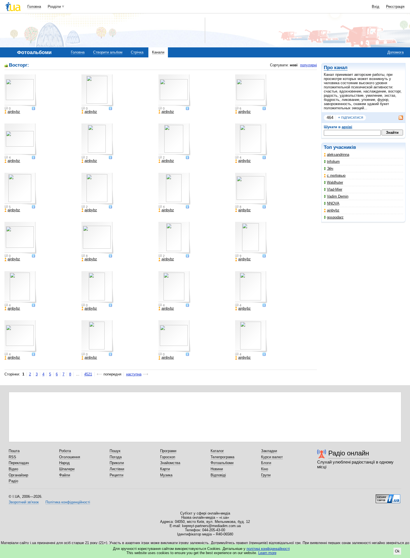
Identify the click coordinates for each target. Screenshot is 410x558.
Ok (397, 551)
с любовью (336, 175)
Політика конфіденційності (67, 502)
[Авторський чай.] (97, 90)
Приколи (117, 463)
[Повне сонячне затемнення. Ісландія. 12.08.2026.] (251, 189)
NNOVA (333, 203)
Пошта (14, 451)
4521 (88, 374)
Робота (65, 451)
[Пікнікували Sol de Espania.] (20, 189)
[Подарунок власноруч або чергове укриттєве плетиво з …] (174, 287)
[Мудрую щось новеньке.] (20, 287)
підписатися (350, 117)
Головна (34, 6)
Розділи (54, 6)
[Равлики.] (251, 139)
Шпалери (66, 469)
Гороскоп (167, 457)
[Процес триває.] (97, 189)
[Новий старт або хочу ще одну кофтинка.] (251, 287)
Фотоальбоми (222, 463)
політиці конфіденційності (268, 549)
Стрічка (137, 52)
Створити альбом (107, 52)
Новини (217, 469)
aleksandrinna (338, 154)
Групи (266, 475)
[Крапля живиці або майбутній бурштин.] (174, 139)
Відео (13, 469)
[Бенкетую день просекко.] (174, 189)
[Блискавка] (97, 336)
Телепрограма (222, 457)
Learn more (267, 553)
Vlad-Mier (334, 189)
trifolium (333, 161)
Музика (166, 475)
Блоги (266, 463)
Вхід (375, 6)
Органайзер (18, 475)
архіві (347, 127)
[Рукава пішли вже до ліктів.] (251, 90)
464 (330, 117)
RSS (12, 457)
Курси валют (272, 457)
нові (294, 65)
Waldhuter (335, 182)
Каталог (217, 451)
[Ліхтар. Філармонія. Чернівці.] (20, 90)
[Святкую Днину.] (251, 238)
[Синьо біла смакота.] (97, 139)
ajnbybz (333, 210)
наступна (133, 374)
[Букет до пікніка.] (251, 336)
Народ (64, 463)
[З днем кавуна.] (174, 336)
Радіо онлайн (348, 453)
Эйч (330, 168)
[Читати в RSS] (398, 117)
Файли (64, 475)
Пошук (115, 451)
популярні (308, 65)
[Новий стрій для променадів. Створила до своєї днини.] (97, 287)
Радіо (13, 481)
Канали (158, 52)
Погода (116, 457)
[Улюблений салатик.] (20, 238)
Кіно (264, 469)
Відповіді (218, 475)
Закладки (269, 451)
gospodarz (335, 217)
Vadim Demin (337, 196)
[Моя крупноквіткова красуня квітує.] (97, 238)
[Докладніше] (33, 109)
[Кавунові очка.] (20, 336)
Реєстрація (395, 6)
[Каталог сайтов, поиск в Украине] (388, 496)
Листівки (117, 469)
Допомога (395, 52)
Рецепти (116, 475)
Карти (165, 469)
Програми (168, 451)
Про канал (336, 67)
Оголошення (69, 457)
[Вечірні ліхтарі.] (174, 90)
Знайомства (170, 463)
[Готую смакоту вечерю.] (20, 139)
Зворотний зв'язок (24, 502)
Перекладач (19, 463)
